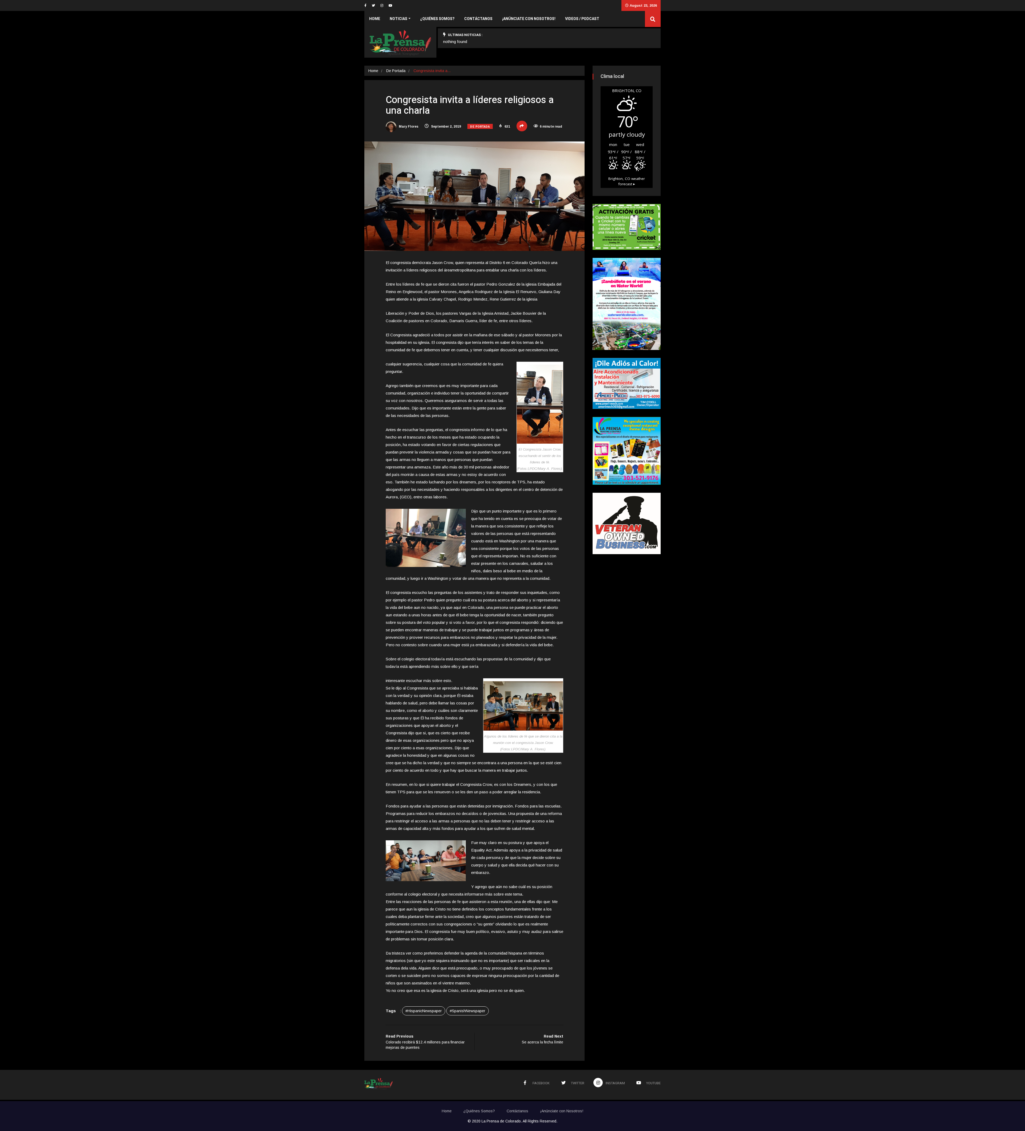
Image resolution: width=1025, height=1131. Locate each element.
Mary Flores (408, 126)
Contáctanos (478, 19)
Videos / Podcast (582, 19)
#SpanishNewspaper (467, 1011)
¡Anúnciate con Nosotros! (528, 19)
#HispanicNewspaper (423, 1011)
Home (374, 19)
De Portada (395, 71)
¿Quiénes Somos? (437, 19)
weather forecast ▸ (626, 181)
